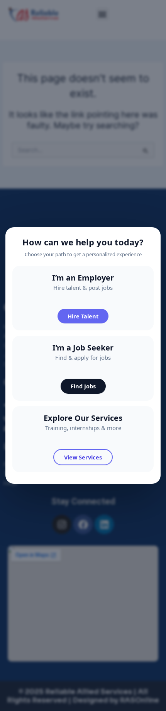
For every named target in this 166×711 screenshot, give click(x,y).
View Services (83, 457)
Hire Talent (83, 316)
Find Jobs (83, 386)
